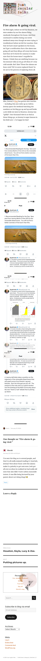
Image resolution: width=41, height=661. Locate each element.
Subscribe (11, 617)
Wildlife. (20, 581)
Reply (5, 482)
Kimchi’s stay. (20, 589)
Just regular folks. (11, 657)
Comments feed (10, 645)
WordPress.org (10, 648)
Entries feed (9, 642)
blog (16, 101)
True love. (20, 583)
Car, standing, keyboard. (20, 578)
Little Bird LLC (33, 657)
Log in (7, 640)
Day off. (20, 586)
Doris (7, 428)
